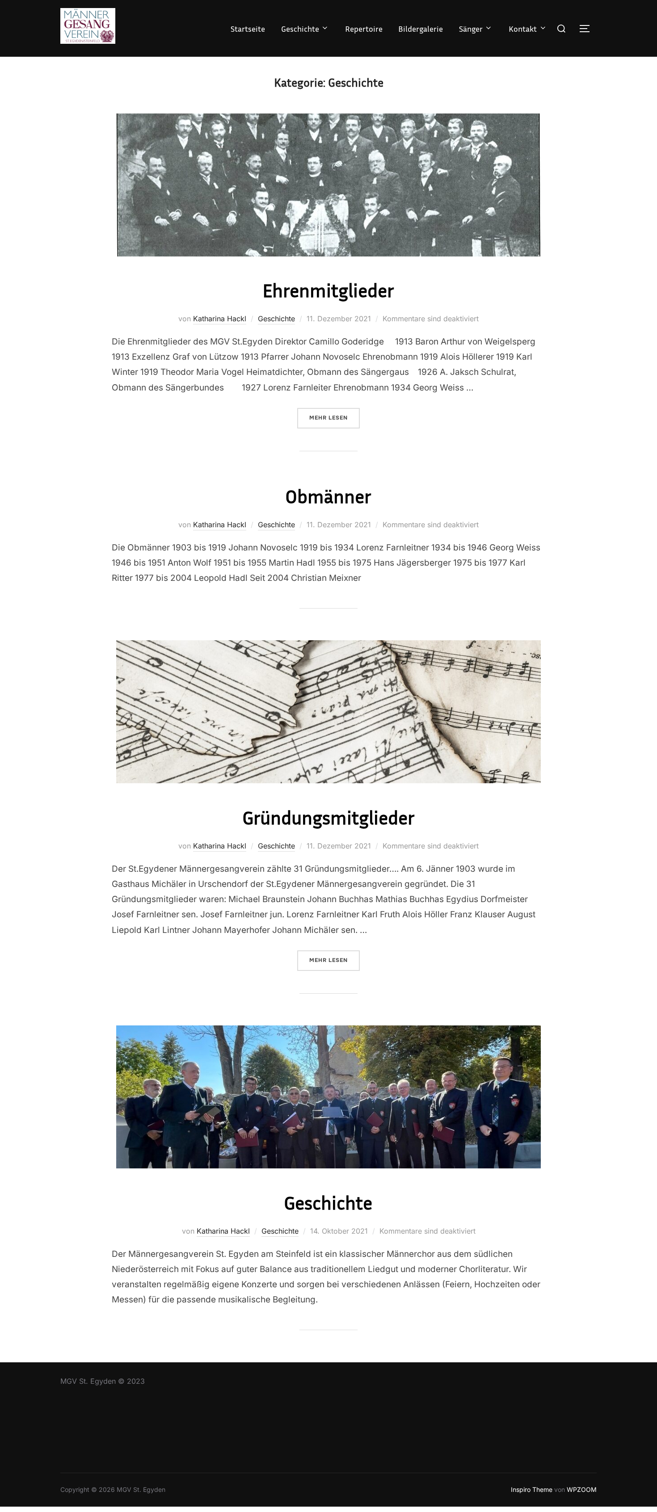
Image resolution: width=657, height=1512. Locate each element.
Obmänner (328, 496)
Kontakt (523, 29)
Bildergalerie (420, 29)
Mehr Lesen (334, 417)
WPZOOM (582, 1489)
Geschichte (300, 29)
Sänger (471, 29)
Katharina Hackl (219, 318)
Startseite (248, 29)
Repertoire (364, 29)
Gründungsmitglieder (328, 817)
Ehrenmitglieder (328, 290)
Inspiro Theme (531, 1489)
